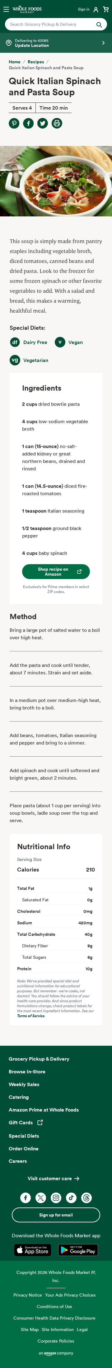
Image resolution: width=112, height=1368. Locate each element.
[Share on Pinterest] (14, 123)
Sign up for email (56, 1215)
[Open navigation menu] (6, 9)
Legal (82, 1329)
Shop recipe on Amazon (53, 571)
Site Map (30, 1329)
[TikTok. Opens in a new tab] (71, 1198)
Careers (18, 1160)
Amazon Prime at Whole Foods (44, 1109)
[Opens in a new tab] (34, 1250)
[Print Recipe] (57, 123)
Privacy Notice (27, 1295)
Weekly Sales (24, 1084)
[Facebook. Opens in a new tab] (25, 1198)
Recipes (36, 62)
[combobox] (51, 24)
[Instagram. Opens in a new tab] (56, 1198)
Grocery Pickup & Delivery (39, 1058)
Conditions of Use (54, 1306)
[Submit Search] (99, 24)
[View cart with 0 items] (106, 9)
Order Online (24, 1148)
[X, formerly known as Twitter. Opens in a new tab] (40, 1198)
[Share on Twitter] (42, 123)
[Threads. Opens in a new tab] (86, 1198)
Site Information (58, 1329)
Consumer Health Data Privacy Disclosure (54, 1318)
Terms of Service (30, 1016)
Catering (19, 1097)
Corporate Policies (56, 1341)
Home (15, 62)
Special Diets (24, 1135)
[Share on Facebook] (28, 123)
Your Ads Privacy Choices (70, 1295)
